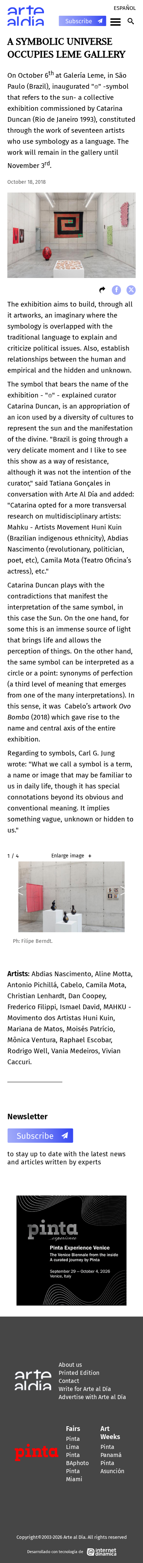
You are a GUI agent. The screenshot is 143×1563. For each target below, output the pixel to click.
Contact (69, 1380)
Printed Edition (79, 1372)
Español (125, 8)
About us (70, 1364)
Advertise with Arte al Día (92, 1397)
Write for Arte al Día (85, 1389)
